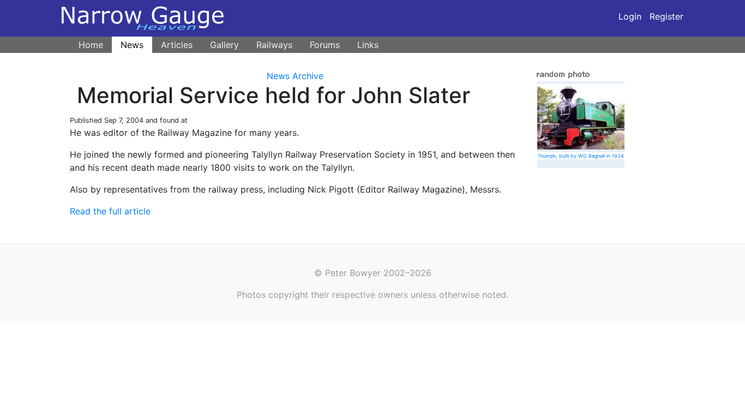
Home (91, 44)
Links (367, 44)
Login (629, 16)
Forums (325, 44)
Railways (274, 44)
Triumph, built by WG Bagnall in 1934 (581, 156)
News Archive (295, 75)
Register (666, 16)
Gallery (224, 44)
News (132, 44)
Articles (177, 44)
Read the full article (110, 211)
